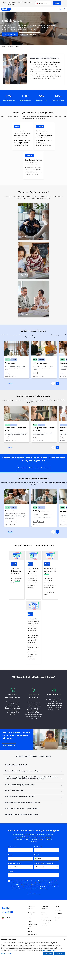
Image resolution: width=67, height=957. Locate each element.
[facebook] (3, 912)
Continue (56, 3)
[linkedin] (6, 912)
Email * (10, 855)
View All (10, 383)
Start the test (7, 746)
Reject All (59, 953)
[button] (36, 858)
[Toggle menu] (64, 9)
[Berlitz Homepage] (6, 907)
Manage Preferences (6, 953)
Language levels (45, 923)
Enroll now (31, 659)
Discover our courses (10, 34)
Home (3, 46)
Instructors (44, 925)
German (30, 931)
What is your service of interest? (43, 863)
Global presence (59, 917)
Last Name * (38, 846)
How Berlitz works (46, 920)
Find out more (33, 893)
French (30, 929)
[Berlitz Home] (6, 9)
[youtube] (11, 912)
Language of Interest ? (14, 863)
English (30, 921)
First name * (11, 846)
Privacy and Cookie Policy (48, 950)
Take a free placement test (29, 34)
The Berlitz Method (46, 917)
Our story (43, 912)
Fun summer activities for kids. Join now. (32, 468)
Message (10, 871)
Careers (57, 920)
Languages (10, 46)
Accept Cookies (48, 953)
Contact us (57, 910)
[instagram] (8, 912)
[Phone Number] (60, 9)
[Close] (64, 939)
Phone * (36, 855)
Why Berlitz (44, 915)
